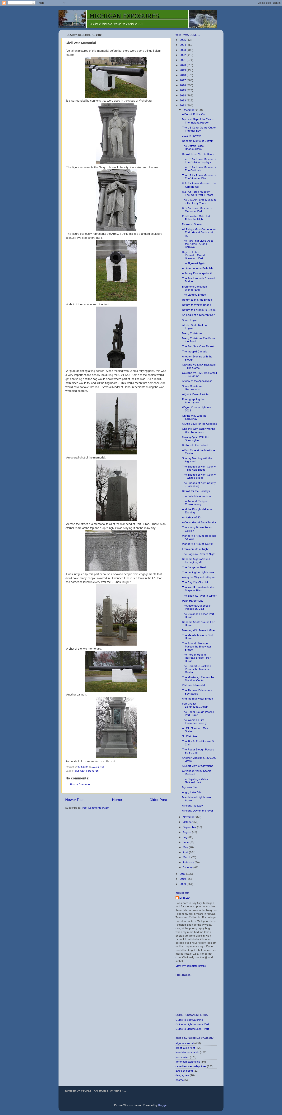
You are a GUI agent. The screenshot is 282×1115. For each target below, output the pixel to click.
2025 (183, 39)
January (188, 867)
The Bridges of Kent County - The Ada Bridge (199, 468)
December (189, 110)
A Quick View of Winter (195, 394)
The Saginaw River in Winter (199, 595)
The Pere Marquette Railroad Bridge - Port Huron (196, 657)
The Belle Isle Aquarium (196, 496)
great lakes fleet (185, 1047)
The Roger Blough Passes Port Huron (198, 713)
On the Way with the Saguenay (194, 417)
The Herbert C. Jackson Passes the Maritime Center (196, 669)
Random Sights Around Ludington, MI (196, 561)
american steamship (188, 1061)
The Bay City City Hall (195, 582)
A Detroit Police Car (194, 114)
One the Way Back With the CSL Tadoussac (198, 430)
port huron (92, 770)
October (188, 822)
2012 (183, 105)
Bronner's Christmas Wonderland (194, 288)
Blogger (162, 1105)
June (186, 842)
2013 (183, 100)
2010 (183, 878)
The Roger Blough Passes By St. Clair (198, 751)
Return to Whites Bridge (196, 304)
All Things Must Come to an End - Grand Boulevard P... (199, 232)
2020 (183, 65)
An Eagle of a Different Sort (198, 314)
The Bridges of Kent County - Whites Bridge (199, 476)
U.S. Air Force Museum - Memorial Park (197, 210)
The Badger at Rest (194, 567)
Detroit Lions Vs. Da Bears (198, 154)
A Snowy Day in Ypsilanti (197, 273)
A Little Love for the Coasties (199, 423)
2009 (183, 884)
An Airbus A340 (191, 517)
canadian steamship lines (191, 1066)
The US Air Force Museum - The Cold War (199, 169)
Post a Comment (80, 784)
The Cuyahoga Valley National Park (195, 781)
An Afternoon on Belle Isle (197, 268)
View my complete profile (191, 965)
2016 (183, 85)
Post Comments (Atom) (96, 807)
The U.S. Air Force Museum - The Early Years (199, 201)
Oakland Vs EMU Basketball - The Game (199, 366)
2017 (183, 80)
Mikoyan (184, 897)
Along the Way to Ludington (198, 577)
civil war (79, 770)
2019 (183, 70)
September (190, 827)
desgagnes (182, 1075)
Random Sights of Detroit (197, 140)
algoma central (185, 1043)
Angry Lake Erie (191, 792)
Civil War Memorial (193, 685)
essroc (180, 1080)
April (186, 852)
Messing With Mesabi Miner (199, 630)
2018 (183, 75)
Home (117, 800)
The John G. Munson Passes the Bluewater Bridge (196, 646)
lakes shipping (184, 1070)
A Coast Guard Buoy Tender (199, 522)
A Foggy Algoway (192, 805)
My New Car (189, 787)
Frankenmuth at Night (195, 549)
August (187, 832)
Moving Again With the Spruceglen (195, 439)
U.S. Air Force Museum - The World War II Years (197, 193)
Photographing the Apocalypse (193, 401)
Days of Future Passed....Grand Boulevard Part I (193, 255)
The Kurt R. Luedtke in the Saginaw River (198, 589)
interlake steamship (187, 1052)
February (189, 862)
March (187, 857)
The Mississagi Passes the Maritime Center (198, 679)
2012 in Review (191, 135)
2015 (183, 90)
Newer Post (74, 800)
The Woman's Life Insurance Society (194, 722)
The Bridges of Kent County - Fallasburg (199, 484)
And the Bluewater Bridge (197, 698)
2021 (183, 60)
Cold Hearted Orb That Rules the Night (196, 218)
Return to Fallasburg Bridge (199, 309)
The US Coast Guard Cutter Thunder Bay (199, 129)
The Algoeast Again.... (195, 263)
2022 (183, 55)
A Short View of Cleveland (197, 765)
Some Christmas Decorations (192, 388)
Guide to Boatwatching (189, 1019)
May (186, 847)
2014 (183, 95)
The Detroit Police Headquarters (193, 147)
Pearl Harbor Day (192, 600)
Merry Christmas (192, 333)
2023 (183, 50)
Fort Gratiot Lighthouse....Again (195, 705)
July (185, 837)
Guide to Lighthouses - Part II (193, 1028)
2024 (183, 44)
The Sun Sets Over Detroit (198, 346)
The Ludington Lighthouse (198, 572)
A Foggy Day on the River (197, 810)
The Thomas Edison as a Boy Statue (197, 692)
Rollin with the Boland (195, 445)
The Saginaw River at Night (198, 554)
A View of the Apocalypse (197, 381)
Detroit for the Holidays (196, 491)
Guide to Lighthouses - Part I (193, 1024)
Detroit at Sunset (192, 224)
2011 (183, 873)
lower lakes (182, 1057)
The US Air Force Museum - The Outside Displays (199, 161)
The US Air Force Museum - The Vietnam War (199, 177)
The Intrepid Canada (194, 351)
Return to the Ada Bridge (197, 299)
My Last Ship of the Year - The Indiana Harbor (198, 121)
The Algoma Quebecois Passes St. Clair (196, 607)
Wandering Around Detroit (197, 543)
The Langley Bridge (194, 294)
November (189, 817)
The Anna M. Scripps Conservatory (194, 503)
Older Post (158, 800)
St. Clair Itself (190, 736)
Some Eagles (190, 320)
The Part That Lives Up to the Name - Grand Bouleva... (197, 243)
